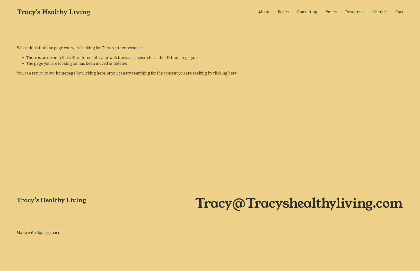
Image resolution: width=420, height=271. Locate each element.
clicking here (93, 73)
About (264, 12)
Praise (331, 12)
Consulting (307, 12)
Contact (380, 12)
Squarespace (48, 232)
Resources (355, 12)
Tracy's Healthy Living (53, 12)
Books (283, 12)
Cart (399, 12)
